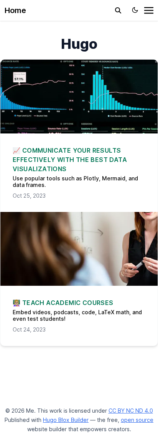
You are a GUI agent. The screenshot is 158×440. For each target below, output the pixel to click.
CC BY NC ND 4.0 (131, 410)
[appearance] (135, 10)
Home (15, 10)
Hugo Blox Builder (66, 420)
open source (137, 420)
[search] (118, 10)
